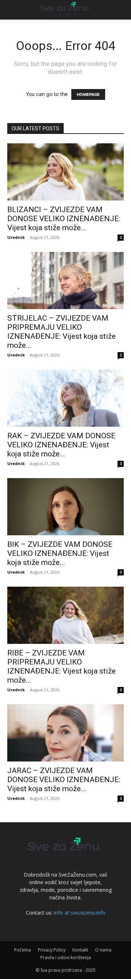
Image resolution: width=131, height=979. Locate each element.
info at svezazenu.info (80, 912)
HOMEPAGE (88, 94)
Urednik (16, 237)
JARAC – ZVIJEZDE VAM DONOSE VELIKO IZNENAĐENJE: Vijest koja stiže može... (63, 779)
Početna (22, 950)
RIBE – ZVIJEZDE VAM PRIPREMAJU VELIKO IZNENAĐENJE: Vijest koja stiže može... (61, 666)
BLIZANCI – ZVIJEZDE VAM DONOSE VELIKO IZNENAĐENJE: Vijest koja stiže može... (63, 218)
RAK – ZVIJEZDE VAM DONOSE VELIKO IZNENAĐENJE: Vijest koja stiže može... (61, 444)
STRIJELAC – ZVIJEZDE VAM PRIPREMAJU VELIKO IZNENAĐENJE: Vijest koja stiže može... (61, 332)
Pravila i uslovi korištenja (65, 957)
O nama (103, 950)
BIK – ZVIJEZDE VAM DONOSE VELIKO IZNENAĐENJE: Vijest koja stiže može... (59, 553)
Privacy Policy (52, 950)
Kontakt (80, 950)
